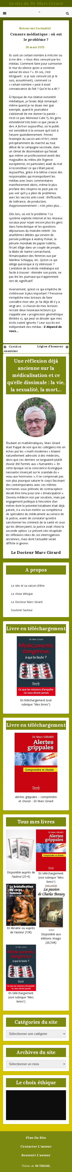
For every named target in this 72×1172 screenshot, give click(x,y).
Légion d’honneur (50, 346)
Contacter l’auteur (36, 1146)
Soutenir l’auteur (22, 610)
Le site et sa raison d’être (28, 585)
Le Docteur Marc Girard (26, 602)
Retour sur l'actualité (35, 28)
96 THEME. (43, 1166)
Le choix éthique (22, 594)
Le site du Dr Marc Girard (36, 3)
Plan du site (36, 1138)
